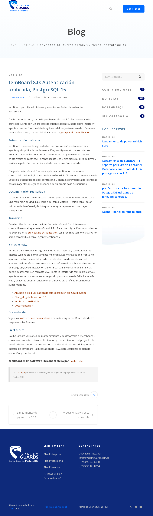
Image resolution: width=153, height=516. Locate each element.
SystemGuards (19, 97)
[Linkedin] (136, 507)
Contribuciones (122, 89)
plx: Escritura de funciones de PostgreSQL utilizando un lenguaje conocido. (121, 192)
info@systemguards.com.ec (94, 457)
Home (13, 45)
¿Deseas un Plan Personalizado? (53, 476)
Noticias (28, 45)
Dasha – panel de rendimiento (122, 212)
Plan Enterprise (52, 454)
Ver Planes (133, 8)
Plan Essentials (52, 467)
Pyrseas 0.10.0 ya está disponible (75, 415)
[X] (130, 507)
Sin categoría (122, 116)
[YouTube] (140, 507)
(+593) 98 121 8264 (89, 466)
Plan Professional (53, 460)
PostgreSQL (122, 107)
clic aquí (21, 372)
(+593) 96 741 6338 (89, 462)
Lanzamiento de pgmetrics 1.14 (27, 415)
